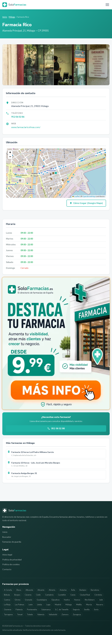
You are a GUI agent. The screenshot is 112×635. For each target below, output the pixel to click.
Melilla (79, 604)
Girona (17, 600)
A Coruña (8, 590)
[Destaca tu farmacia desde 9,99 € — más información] (56, 343)
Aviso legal (7, 554)
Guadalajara (42, 600)
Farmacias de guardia (11, 541)
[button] (56, 173)
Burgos (17, 595)
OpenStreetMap (89, 196)
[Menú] (107, 4)
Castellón (62, 595)
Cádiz (38, 595)
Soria (96, 609)
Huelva (67, 600)
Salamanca (46, 609)
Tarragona (8, 614)
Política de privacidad (12, 559)
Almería (52, 590)
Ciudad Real (85, 595)
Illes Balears (90, 600)
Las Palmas (19, 604)
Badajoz (82, 590)
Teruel (19, 614)
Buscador (6, 537)
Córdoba (98, 595)
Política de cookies (11, 564)
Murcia (89, 604)
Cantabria (49, 595)
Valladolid (53, 614)
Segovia (76, 609)
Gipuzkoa (55, 600)
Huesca (77, 600)
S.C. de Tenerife (61, 609)
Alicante (40, 590)
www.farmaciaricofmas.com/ (25, 127)
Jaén (101, 600)
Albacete (29, 590)
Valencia (40, 614)
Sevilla (87, 609)
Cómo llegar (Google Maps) (88, 203)
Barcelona (95, 590)
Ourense (7, 609)
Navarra (99, 604)
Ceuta (72, 595)
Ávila (73, 590)
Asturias (63, 590)
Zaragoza (77, 614)
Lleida (39, 604)
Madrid (58, 604)
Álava (18, 590)
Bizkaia (7, 595)
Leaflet (77, 196)
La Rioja (7, 604)
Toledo (30, 614)
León (31, 604)
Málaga (12, 17)
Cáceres (28, 595)
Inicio (4, 17)
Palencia (19, 609)
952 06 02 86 (17, 116)
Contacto (6, 569)
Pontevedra (32, 609)
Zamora (65, 614)
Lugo (48, 604)
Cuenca (7, 600)
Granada (28, 600)
